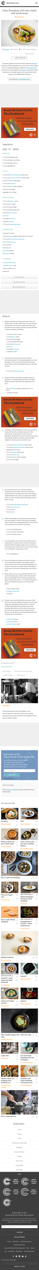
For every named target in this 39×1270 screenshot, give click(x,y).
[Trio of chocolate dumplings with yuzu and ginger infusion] (29, 1048)
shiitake (23, 70)
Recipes (19, 1134)
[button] (36, 3)
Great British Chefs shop (19, 1244)
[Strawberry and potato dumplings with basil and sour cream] (29, 1071)
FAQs (27, 1248)
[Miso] (29, 813)
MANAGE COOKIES (19, 1266)
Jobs (6, 1251)
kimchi (11, 186)
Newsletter (19, 1169)
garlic (9, 204)
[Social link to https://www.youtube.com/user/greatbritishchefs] (22, 1256)
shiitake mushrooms (10, 262)
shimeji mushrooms (15, 224)
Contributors (11, 1251)
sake (9, 248)
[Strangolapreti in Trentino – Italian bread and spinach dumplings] (29, 912)
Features (19, 1156)
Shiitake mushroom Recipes (23, 671)
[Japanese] (29, 993)
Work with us (15, 1241)
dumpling (34, 63)
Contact (9, 1241)
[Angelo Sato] (9, 1048)
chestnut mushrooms (15, 178)
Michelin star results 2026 (19, 1143)
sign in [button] (9, 789)
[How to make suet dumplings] (19, 863)
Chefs (19, 1138)
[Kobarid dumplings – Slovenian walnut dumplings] (29, 887)
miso (35, 68)
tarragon (11, 221)
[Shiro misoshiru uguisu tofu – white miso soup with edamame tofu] (19, 1021)
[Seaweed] (29, 968)
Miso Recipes (7, 671)
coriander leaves (7, 265)
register (15, 789)
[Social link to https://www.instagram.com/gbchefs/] (19, 1256)
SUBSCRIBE (11, 775)
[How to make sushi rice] (19, 1102)
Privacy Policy (19, 1251)
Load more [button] (18, 1124)
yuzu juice (5, 250)
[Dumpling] (9, 813)
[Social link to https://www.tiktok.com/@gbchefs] (26, 1256)
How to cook (19, 1160)
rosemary (12, 218)
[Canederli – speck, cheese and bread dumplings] (9, 968)
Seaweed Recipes (8, 675)
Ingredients (19, 1147)
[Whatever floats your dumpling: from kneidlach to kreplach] (9, 1071)
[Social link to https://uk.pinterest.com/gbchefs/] (16, 1256)
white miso (12, 183)
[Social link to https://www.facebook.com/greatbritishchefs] (13, 1256)
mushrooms (30, 68)
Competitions (19, 1165)
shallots (10, 180)
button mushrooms (14, 175)
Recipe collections (19, 1152)
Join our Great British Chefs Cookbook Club (14, 1248)
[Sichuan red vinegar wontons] (9, 993)
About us (32, 1248)
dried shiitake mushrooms (16, 239)
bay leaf (6, 215)
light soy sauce (12, 213)
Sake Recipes (21, 675)
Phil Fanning (20, 17)
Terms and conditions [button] (8, 778)
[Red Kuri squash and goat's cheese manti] (9, 834)
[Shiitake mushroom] (19, 943)
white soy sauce (11, 242)
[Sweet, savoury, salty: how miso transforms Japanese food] (29, 834)
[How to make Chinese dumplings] (9, 912)
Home (19, 1129)
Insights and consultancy (26, 1241)
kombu (10, 236)
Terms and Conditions (29, 1251)
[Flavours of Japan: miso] (9, 887)
